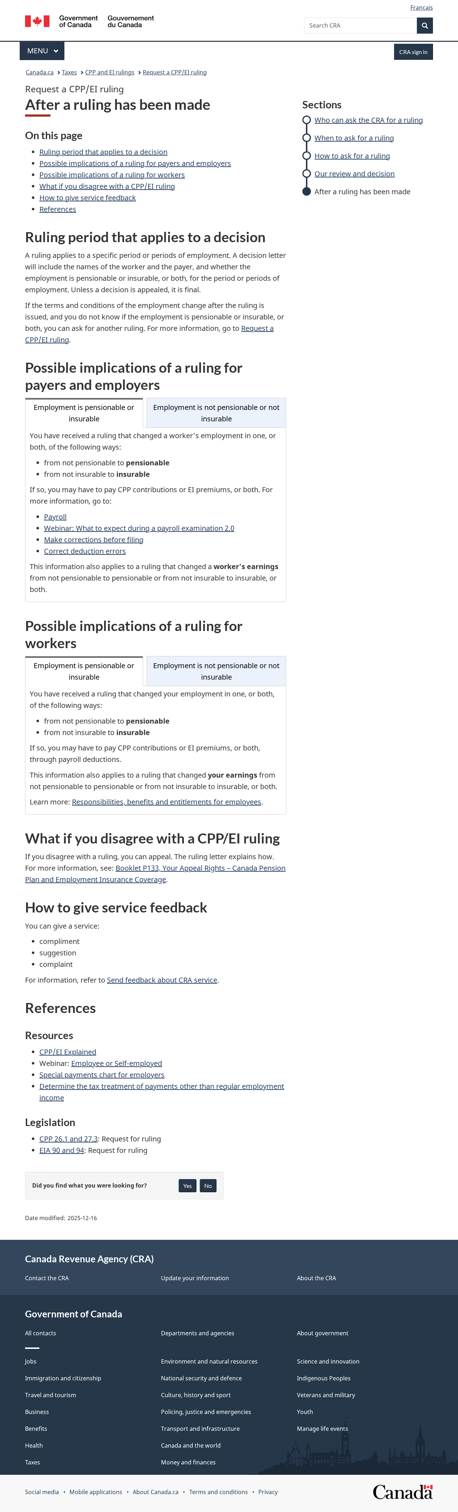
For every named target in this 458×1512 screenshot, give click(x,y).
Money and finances (188, 1462)
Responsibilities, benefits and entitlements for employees (166, 802)
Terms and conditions (218, 1492)
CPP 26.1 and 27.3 (68, 1139)
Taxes (69, 72)
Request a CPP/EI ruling (175, 72)
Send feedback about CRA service (162, 980)
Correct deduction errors (85, 551)
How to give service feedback (87, 197)
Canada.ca (40, 72)
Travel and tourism (50, 1395)
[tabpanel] (155, 514)
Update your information (195, 1278)
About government (323, 1333)
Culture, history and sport (196, 1395)
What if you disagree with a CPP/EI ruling (107, 186)
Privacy (268, 1492)
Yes (187, 1185)
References (57, 209)
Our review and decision (355, 173)
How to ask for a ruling (352, 155)
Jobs (30, 1361)
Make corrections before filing (93, 539)
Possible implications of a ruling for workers (112, 175)
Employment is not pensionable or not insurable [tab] (216, 413)
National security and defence (201, 1378)
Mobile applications (95, 1492)
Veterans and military (326, 1395)
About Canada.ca (156, 1492)
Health (34, 1445)
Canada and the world (191, 1445)
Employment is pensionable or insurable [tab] (84, 413)
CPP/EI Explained (67, 1052)
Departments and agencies (197, 1333)
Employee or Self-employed (116, 1063)
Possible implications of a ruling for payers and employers (135, 163)
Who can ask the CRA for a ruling (369, 120)
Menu (38, 50)
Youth (305, 1412)
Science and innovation (328, 1361)
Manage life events (322, 1429)
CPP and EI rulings (110, 72)
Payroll (55, 517)
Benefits (36, 1429)
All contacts (40, 1333)
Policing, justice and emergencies (206, 1412)
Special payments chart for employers (102, 1075)
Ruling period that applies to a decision (103, 152)
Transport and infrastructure (200, 1429)
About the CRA (316, 1278)
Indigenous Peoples (324, 1378)
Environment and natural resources (209, 1361)
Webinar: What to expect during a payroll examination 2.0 (139, 528)
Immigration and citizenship (63, 1378)
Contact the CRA (47, 1278)
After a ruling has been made (362, 191)
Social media (42, 1492)
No (208, 1185)
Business (37, 1412)
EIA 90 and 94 (61, 1150)
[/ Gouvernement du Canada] (89, 22)
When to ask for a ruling (354, 137)
